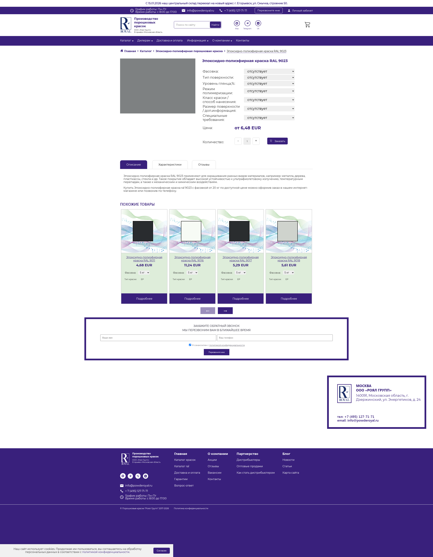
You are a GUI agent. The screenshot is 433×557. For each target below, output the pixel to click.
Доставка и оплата (170, 40)
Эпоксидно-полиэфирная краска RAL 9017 (241, 259)
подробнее (144, 298)
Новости (288, 459)
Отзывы (204, 164)
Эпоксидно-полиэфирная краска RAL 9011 (144, 259)
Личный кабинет (302, 10)
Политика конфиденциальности (191, 508)
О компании (221, 40)
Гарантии (181, 479)
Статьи (287, 466)
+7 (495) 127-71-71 (359, 416)
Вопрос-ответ (184, 485)
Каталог (125, 40)
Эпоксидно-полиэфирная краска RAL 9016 (192, 259)
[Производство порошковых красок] (125, 459)
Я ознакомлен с (218, 345)
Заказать (279, 141)
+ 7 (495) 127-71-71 (235, 10)
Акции (212, 459)
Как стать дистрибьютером (256, 472)
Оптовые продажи (250, 466)
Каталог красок (185, 459)
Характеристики (169, 164)
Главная (180, 454)
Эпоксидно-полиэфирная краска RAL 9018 (289, 259)
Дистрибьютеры (248, 459)
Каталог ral (181, 466)
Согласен (161, 550)
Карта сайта (290, 472)
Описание (133, 164)
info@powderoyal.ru (200, 10)
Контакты (242, 40)
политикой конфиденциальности (227, 345)
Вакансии (214, 472)
